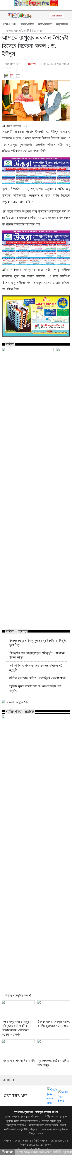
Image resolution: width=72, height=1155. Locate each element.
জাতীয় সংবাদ (13, 31)
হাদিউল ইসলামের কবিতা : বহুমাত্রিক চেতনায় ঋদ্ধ (37, 678)
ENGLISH (9, 24)
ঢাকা (23, 31)
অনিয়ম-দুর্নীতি (27, 24)
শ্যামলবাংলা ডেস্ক (13, 63)
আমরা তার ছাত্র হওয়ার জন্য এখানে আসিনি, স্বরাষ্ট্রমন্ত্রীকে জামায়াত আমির (27, 619)
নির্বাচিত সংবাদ (35, 31)
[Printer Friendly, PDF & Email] (36, 76)
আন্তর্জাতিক (62, 24)
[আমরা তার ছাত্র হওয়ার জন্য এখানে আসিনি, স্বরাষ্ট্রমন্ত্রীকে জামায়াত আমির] (28, 362)
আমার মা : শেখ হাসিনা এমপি (18, 1061)
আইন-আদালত (45, 24)
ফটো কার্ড (31, 63)
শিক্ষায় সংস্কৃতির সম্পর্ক (18, 995)
